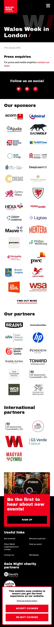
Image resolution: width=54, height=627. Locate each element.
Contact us (9, 555)
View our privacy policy (27, 600)
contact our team (26, 64)
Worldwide (34, 555)
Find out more (27, 301)
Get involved (9, 538)
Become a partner (37, 538)
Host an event (35, 544)
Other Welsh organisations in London (11, 546)
